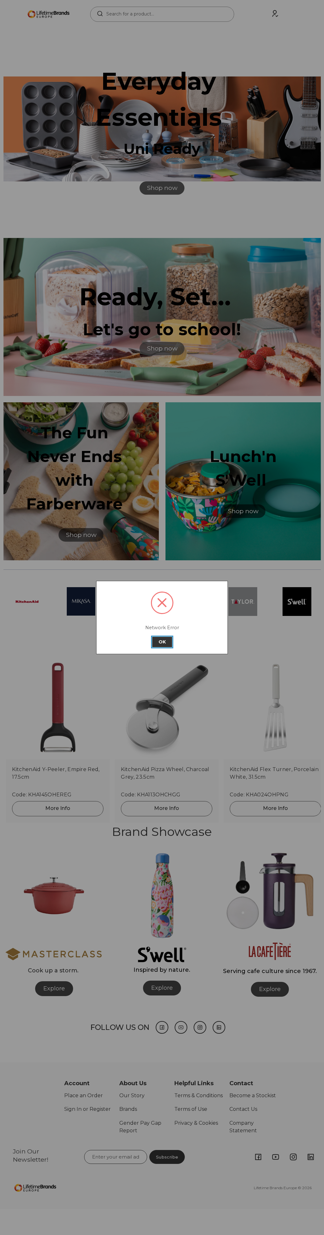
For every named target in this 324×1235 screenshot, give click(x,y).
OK (162, 642)
